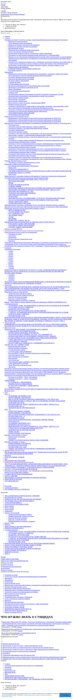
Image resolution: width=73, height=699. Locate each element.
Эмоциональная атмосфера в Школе (20, 293)
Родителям (8, 285)
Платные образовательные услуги (16, 161)
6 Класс (10, 259)
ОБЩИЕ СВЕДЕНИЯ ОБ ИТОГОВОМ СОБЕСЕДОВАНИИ (28, 440)
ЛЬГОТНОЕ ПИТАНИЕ (16, 181)
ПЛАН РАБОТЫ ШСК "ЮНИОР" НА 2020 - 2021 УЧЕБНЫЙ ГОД (30, 334)
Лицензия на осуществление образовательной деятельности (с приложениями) (34, 55)
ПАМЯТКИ (8, 249)
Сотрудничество (13, 360)
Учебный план (13, 92)
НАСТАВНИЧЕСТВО (60, 326)
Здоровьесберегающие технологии (27, 373)
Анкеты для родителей (20, 292)
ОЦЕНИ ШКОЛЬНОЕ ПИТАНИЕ (19, 203)
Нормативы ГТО (10, 329)
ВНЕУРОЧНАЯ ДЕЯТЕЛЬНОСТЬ (60, 389)
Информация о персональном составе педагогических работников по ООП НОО (34, 121)
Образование (9, 72)
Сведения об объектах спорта (17, 132)
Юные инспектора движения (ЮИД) (51, 373)
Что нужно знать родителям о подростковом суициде (18, 633)
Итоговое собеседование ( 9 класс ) (16, 435)
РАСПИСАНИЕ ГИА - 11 (16, 416)
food (6, 459)
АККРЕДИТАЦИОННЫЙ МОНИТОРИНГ (19, 454)
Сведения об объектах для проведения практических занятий (28, 128)
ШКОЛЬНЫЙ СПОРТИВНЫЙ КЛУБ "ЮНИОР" (32, 329)
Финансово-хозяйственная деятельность (18, 164)
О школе (7, 38)
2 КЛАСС (11, 276)
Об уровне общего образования (18, 80)
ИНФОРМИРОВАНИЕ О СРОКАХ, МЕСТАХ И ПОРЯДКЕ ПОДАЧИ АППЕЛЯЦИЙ (36, 401)
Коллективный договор (16, 48)
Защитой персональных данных (31, 695)
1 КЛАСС (11, 275)
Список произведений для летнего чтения (26, 271)
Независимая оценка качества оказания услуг (22, 452)
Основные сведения (11, 40)
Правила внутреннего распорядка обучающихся (24, 45)
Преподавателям (10, 322)
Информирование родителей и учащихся (21, 300)
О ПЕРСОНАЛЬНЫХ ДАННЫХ (19, 411)
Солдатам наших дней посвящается (19, 351)
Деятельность (9, 242)
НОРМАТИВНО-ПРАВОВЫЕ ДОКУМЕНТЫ (23, 333)
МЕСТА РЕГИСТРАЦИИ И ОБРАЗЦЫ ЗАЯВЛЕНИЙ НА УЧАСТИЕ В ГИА (33, 399)
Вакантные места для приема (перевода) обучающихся (22, 176)
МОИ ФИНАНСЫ (19, 283)
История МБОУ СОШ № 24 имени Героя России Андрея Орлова (29, 353)
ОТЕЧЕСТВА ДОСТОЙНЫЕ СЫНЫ (17, 345)
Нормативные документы (16, 437)
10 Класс (11, 266)
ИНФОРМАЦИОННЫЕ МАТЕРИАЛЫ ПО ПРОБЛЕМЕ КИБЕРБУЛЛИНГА (30, 317)
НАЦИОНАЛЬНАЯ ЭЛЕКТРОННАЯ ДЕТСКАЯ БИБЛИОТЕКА (44, 465)
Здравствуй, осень (14, 387)
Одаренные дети (37, 368)
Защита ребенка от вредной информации (34, 302)
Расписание (16, 249)
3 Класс (10, 254)
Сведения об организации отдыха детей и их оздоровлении (24, 230)
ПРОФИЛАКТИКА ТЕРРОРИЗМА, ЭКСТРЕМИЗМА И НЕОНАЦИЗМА (29, 471)
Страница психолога (11, 304)
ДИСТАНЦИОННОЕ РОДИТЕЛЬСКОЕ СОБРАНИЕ (22, 287)
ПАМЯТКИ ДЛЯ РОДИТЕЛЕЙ (18, 309)
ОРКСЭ (62, 321)
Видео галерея (55, 290)
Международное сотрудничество (22, 178)
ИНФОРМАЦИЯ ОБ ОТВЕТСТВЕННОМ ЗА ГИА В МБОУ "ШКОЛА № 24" (33, 404)
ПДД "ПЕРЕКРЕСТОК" (16, 213)
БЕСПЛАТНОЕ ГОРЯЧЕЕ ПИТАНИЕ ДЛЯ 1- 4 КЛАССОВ (28, 179)
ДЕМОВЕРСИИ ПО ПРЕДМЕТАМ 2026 (21, 408)
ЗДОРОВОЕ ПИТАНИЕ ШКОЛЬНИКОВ (22, 193)
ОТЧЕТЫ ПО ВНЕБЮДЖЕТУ (18, 169)
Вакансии (61, 205)
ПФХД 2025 (12, 174)
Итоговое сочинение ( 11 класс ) (15, 442)
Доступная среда (13, 125)
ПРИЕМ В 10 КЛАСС (52, 321)
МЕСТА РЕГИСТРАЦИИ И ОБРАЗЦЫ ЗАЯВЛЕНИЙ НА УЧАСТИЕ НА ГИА (34, 414)
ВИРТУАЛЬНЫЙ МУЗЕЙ (16, 210)
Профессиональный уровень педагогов (21, 295)
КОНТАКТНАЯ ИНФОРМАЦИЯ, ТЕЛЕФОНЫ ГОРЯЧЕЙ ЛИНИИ (30, 419)
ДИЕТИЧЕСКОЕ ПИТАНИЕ (18, 195)
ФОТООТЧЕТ (13, 196)
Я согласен (65, 695)
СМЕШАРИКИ (10, 380)
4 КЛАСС (11, 280)
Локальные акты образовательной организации (23, 50)
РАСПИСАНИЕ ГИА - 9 (16, 406)
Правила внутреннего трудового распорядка (22, 46)
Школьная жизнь (10, 327)
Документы (64, 40)
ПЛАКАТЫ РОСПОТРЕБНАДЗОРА (29, 290)
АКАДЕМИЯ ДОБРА (15, 215)
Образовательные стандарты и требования (18, 205)
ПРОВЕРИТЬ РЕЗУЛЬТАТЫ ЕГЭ (19, 425)
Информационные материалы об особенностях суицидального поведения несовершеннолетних (32, 629)
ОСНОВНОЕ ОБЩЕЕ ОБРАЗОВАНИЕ (21, 225)
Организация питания (41, 178)
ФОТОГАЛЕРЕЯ (20, 324)
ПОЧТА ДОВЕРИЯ (11, 476)
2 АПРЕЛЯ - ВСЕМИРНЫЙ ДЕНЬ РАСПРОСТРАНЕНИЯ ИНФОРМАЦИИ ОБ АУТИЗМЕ (38, 312)
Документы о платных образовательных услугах (24, 162)
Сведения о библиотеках (16, 130)
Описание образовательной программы (21, 79)
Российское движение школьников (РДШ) (18, 368)
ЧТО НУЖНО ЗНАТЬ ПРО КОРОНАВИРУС (44, 288)
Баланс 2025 (12, 167)
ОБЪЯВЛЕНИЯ (10, 324)
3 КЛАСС (11, 278)
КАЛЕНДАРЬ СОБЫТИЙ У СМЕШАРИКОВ (23, 385)
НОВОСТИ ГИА (13, 431)
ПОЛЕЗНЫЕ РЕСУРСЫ (16, 402)
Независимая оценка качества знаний (50, 452)
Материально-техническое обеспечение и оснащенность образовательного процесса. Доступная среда (38, 123)
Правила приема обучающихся (18, 67)
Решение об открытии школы (17, 41)
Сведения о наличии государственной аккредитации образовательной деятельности (35, 109)
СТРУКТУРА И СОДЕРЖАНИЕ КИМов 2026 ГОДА (25, 428)
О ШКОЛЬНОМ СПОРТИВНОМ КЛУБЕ (22, 331)
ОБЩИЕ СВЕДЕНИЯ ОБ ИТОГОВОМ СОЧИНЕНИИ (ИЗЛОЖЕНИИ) (31, 448)
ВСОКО (65, 452)
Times (6, 6)
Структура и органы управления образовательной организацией (39, 40)
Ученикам (8, 247)
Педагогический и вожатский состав (20, 239)
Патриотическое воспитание (59, 370)
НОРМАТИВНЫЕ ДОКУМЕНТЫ (19, 397)
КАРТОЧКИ (14, 472)
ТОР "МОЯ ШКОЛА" (12, 481)
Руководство (9, 116)
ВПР (6, 452)
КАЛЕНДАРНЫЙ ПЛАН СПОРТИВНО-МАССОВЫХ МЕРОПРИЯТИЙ (32, 338)
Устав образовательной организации (20, 43)
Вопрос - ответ (9, 302)
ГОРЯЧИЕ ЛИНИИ (14, 186)
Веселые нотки (9, 391)
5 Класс (10, 258)
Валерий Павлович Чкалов (17, 346)
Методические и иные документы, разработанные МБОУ (27, 103)
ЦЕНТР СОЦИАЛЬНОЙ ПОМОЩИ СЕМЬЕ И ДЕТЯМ (23, 545)
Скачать (19, 627)
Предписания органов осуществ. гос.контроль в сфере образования (30, 53)
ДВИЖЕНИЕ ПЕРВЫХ (33, 283)
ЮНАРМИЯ (12, 218)
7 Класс (10, 261)
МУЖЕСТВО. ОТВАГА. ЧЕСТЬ (18, 220)
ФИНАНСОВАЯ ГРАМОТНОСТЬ (43, 222)
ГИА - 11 (7, 409)
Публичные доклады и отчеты (14, 208)
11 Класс (11, 268)
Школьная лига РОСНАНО (37, 375)
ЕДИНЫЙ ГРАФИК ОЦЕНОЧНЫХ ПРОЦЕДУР (24, 69)
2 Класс (10, 253)
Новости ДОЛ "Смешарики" (34, 246)
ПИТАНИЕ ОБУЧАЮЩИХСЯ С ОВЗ (20, 191)
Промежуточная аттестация (17, 104)
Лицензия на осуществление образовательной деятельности (27, 111)
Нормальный (5, 14)
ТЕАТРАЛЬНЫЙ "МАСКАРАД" (19, 212)
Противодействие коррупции (14, 207)
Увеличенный (14, 14)
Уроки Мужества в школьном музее (19, 365)
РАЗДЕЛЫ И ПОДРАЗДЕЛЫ (17, 445)
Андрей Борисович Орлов (16, 350)
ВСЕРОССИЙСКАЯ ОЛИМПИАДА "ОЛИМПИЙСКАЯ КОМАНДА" (31, 343)
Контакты (11, 241)
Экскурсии (11, 367)
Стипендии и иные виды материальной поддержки (21, 592)
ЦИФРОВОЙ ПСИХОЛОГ (13, 479)
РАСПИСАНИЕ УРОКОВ (13, 273)
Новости (15, 270)
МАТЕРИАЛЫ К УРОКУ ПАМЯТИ (16, 326)
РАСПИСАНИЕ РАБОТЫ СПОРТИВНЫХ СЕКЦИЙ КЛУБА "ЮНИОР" (32, 336)
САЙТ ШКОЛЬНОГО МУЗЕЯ (18, 363)
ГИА (6, 392)
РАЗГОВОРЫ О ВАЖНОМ (13, 389)
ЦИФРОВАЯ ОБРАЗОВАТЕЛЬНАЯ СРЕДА (19, 462)
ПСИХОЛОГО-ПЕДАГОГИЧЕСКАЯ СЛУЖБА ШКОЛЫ (27, 310)
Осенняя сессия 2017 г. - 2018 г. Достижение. (22, 379)
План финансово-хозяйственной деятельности (23, 166)
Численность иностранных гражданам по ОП (23, 87)
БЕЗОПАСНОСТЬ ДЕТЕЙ (49, 287)
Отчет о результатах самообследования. (45, 205)
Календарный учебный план (17, 101)
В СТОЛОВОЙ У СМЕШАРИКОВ (19, 382)
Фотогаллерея (45, 290)
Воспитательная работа (50, 368)
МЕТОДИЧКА (24, 472)
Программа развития (15, 70)
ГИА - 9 (7, 394)
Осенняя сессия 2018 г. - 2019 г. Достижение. (22, 377)
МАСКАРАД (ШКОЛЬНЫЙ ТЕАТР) (46, 372)
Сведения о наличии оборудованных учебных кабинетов (26, 126)
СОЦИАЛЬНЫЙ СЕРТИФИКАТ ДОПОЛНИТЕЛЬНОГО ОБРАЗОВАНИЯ (29, 467)
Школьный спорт (28, 372)
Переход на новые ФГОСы (13, 229)
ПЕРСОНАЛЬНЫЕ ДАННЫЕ (14, 457)
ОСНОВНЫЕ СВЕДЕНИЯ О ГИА (19, 396)
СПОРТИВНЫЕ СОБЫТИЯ (17, 341)
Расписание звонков (11, 281)
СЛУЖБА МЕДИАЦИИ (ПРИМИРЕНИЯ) (19, 474)
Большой (22, 14)
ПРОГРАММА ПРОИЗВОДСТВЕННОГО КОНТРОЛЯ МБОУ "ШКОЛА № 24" (34, 190)
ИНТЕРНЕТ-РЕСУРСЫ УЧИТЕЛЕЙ (47, 324)
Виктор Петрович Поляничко (18, 348)
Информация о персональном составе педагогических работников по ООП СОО (34, 118)
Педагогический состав (20, 116)
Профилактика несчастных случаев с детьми (33, 270)
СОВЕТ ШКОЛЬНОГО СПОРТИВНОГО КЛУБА (24, 339)
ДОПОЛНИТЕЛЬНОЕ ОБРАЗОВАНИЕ (21, 113)
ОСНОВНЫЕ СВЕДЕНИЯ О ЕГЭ (19, 423)
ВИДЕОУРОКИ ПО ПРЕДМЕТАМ (52, 271)
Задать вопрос (65, 290)
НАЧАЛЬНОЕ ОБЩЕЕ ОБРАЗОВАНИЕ (21, 224)
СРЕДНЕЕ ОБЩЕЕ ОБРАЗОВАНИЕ (20, 227)
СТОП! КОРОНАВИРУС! (13, 502)
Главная (7, 36)
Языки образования (14, 89)
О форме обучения (14, 82)
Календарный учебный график (18, 98)
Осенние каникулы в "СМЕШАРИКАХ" (57, 246)
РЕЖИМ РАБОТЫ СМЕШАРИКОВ (20, 384)
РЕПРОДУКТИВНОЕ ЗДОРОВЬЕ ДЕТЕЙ (39, 319)
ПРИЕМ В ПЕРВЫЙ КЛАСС (57, 302)
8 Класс (10, 263)
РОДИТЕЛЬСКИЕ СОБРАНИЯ (18, 314)
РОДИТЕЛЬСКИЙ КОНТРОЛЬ (18, 184)
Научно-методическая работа (21, 370)
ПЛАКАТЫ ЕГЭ (13, 421)
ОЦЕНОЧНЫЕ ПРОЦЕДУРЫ (14, 450)
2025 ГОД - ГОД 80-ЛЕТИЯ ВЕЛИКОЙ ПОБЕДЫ (21, 469)
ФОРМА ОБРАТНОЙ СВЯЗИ (18, 201)
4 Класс (10, 256)
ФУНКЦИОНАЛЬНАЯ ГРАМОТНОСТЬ (18, 222)
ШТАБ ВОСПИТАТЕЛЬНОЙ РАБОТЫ (36, 389)
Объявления (8, 270)
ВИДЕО (7, 472)
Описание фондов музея (16, 355)
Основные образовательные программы (21, 77)
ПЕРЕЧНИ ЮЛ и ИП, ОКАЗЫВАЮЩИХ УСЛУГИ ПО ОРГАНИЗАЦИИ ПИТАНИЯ (36, 198)
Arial (2, 6)
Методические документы (16, 99)
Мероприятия (12, 358)
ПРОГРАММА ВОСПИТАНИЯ (18, 115)
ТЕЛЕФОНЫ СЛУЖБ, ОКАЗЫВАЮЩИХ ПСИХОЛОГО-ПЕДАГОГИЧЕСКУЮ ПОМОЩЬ (38, 305)
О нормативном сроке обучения (18, 84)
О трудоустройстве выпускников (19, 91)
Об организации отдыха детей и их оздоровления (21, 232)
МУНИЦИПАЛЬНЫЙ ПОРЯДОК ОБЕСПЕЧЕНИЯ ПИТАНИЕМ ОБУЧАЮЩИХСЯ (36, 188)
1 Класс (10, 251)
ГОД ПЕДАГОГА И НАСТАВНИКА (41, 326)
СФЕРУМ (19, 465)
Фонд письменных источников (18, 356)
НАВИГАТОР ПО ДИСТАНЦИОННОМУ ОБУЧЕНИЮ (23, 499)
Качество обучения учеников (17, 297)
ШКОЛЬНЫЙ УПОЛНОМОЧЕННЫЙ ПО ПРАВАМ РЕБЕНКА (25, 477)
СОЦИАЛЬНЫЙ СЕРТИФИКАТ (34, 321)
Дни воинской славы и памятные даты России (23, 362)
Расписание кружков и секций (34, 208)
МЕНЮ (10, 183)
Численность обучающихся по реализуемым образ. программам (29, 86)
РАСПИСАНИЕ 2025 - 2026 (17, 447)
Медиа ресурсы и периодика (40, 370)
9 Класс (10, 264)
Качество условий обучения (17, 299)
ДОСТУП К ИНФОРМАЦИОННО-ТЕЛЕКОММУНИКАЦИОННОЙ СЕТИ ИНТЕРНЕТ (34, 464)
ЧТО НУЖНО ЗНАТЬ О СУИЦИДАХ (20, 307)
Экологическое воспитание (13, 372)
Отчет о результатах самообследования (21, 52)
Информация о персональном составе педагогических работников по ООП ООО (34, 120)
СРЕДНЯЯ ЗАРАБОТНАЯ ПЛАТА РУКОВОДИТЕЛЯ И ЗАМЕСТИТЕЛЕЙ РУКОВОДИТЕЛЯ (39, 171)
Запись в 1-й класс (7, 570)
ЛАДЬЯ (10, 217)
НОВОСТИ (30, 324)
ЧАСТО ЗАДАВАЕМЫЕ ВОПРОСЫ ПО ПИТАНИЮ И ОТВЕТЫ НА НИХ (33, 200)
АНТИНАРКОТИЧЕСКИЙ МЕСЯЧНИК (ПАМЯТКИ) (23, 548)
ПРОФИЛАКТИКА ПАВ (16, 316)
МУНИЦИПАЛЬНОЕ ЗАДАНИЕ (19, 172)
